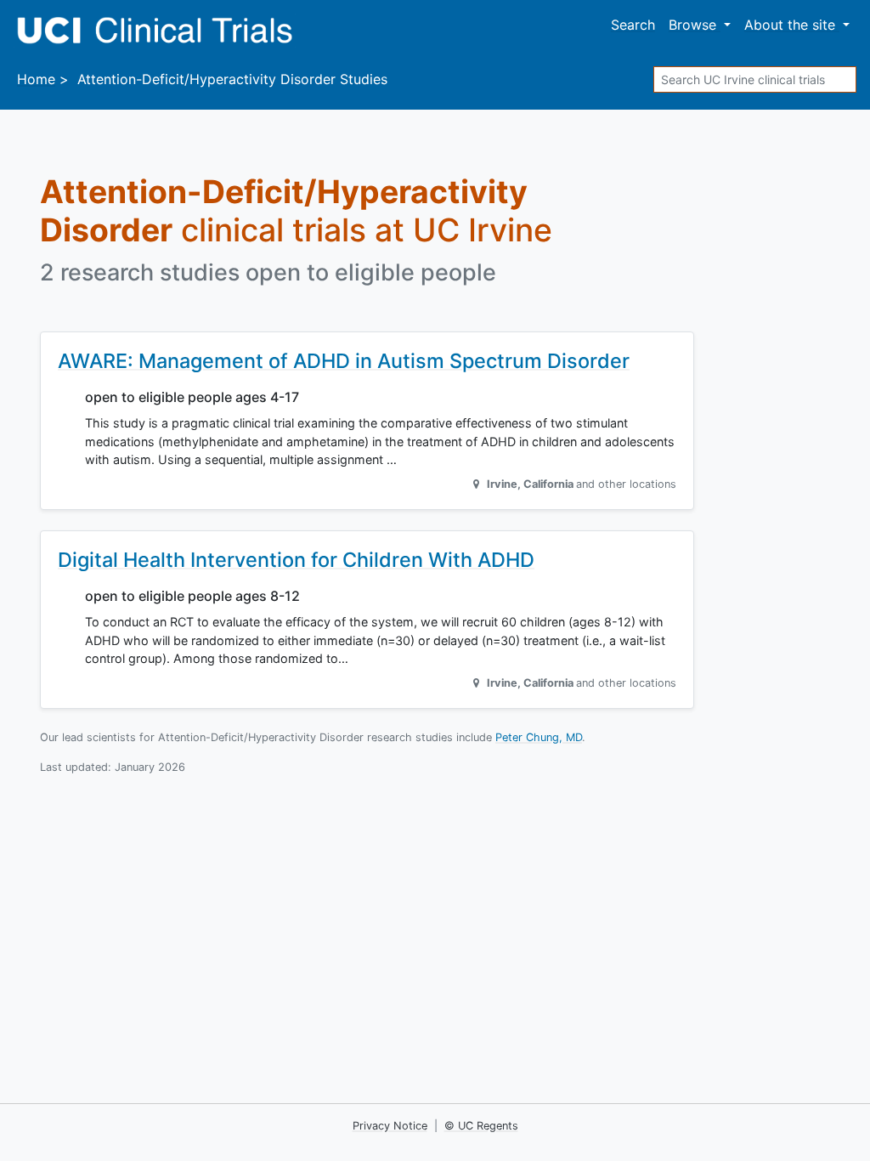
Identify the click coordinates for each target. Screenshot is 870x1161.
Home (36, 79)
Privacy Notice (390, 1125)
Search (633, 24)
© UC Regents (481, 1125)
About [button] (789, 24)
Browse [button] (694, 24)
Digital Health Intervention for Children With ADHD (296, 559)
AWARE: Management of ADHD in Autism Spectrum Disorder (344, 360)
